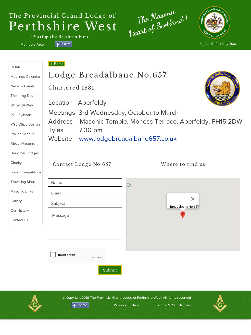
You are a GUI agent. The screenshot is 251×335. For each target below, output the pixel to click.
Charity (16, 162)
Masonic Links (22, 191)
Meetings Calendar (25, 76)
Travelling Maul (23, 182)
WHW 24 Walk (22, 105)
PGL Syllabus (21, 115)
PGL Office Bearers (26, 124)
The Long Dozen (24, 95)
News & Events (23, 86)
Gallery (16, 201)
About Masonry (23, 143)
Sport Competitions (26, 172)
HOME (16, 67)
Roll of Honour (22, 134)
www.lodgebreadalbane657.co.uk (128, 138)
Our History (20, 210)
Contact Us (19, 220)
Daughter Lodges (25, 153)
